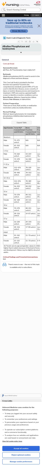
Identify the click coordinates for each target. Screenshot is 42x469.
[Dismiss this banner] (39, 26)
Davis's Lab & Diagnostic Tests (18, 38)
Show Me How (19, 31)
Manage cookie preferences (21, 462)
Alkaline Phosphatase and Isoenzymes (16, 47)
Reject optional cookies (21, 455)
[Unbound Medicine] (37, 3)
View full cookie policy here (12, 441)
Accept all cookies (21, 448)
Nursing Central (16, 4)
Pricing (26, 15)
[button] (35, 15)
